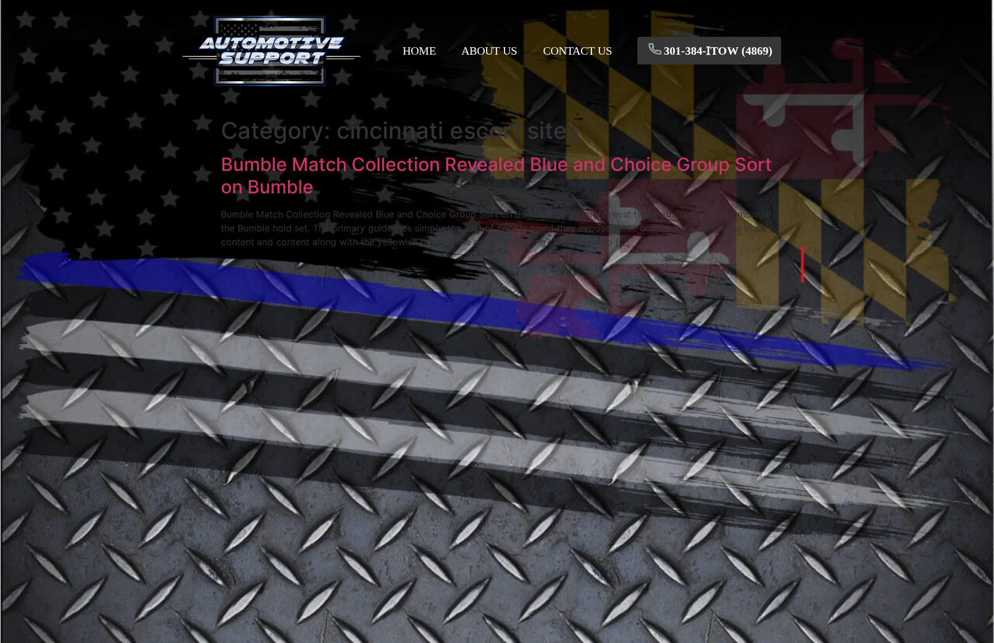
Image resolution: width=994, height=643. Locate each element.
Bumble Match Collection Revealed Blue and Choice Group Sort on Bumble (496, 175)
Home (419, 50)
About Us (489, 50)
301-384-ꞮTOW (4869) (718, 50)
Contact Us (577, 50)
